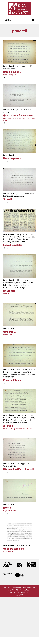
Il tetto (7, 507)
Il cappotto (9, 291)
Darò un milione (12, 72)
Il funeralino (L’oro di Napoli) (18, 469)
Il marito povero (12, 158)
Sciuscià (7, 199)
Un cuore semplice (13, 549)
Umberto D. (9, 332)
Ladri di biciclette (12, 245)
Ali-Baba (8, 426)
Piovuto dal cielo (12, 380)
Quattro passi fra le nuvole (18, 115)
